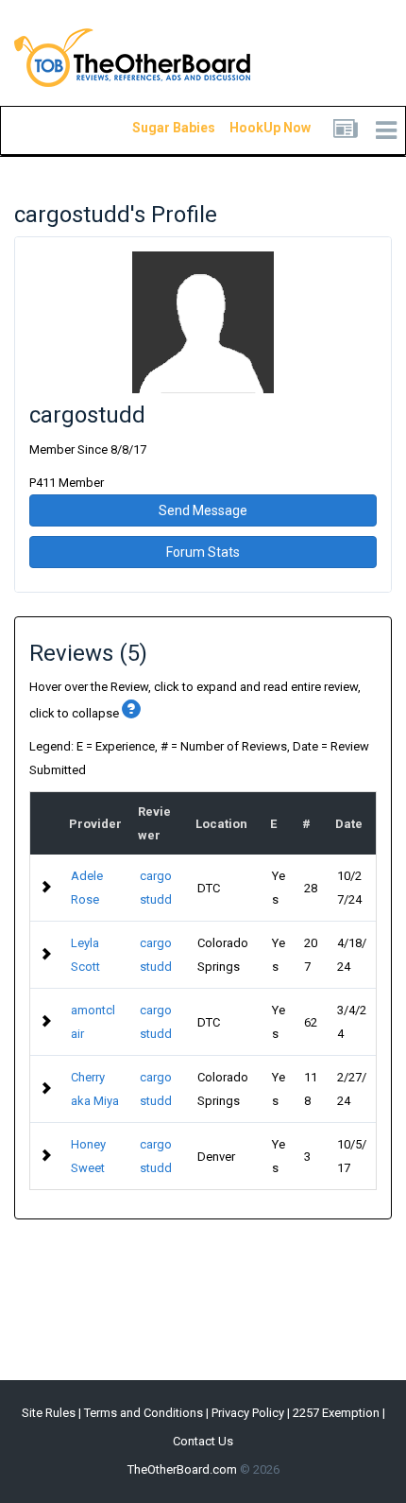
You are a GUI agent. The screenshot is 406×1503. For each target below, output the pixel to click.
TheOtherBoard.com (182, 1469)
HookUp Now (248, 127)
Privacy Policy (247, 1413)
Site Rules (49, 1413)
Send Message (203, 510)
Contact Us (203, 1441)
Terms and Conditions (143, 1413)
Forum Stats (203, 552)
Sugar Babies (151, 127)
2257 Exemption (336, 1413)
